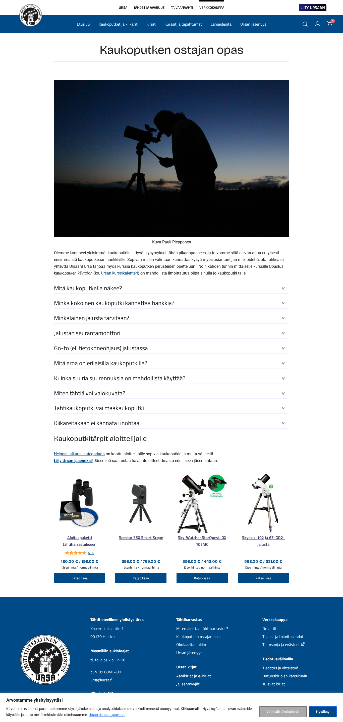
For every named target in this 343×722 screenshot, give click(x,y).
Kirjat (151, 24)
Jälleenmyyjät (188, 684)
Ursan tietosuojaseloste (107, 715)
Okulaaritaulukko (191, 645)
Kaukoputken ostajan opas (198, 637)
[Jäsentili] (318, 24)
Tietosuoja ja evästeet (281, 645)
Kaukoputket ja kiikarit (118, 24)
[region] (171, 707)
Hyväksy (322, 712)
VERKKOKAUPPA (211, 5)
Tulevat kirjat (273, 684)
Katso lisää (80, 578)
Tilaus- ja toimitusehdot (282, 637)
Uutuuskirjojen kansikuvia (284, 676)
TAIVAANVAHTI (182, 7)
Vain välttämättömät (283, 712)
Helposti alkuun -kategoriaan (79, 454)
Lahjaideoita (221, 24)
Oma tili (269, 628)
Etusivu (83, 24)
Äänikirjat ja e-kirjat (193, 676)
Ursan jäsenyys (253, 24)
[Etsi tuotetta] (305, 24)
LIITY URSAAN (313, 8)
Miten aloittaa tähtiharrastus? (202, 628)
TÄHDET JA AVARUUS (149, 7)
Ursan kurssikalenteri (119, 273)
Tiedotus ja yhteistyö (280, 668)
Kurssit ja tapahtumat (183, 24)
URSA (123, 7)
